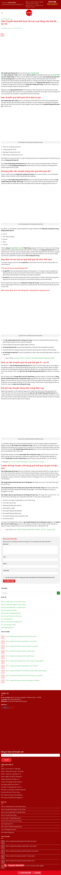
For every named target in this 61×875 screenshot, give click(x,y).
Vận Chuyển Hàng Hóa (6, 19)
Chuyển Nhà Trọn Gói (16, 248)
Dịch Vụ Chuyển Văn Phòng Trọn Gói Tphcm (13, 604)
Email (5, 563)
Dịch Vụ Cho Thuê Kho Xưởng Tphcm (11, 622)
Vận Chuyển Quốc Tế (7, 619)
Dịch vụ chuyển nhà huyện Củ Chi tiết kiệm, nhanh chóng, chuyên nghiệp (26, 670)
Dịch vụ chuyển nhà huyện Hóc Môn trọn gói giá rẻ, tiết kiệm (22, 680)
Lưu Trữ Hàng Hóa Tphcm (8, 625)
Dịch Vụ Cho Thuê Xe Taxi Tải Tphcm (11, 616)
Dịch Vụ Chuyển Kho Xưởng (8, 610)
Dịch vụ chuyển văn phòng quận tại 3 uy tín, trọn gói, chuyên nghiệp (25, 661)
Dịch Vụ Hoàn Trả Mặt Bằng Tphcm (11, 613)
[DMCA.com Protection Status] (30, 729)
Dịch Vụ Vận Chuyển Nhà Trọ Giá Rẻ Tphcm (13, 607)
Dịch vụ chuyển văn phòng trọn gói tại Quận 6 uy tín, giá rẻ (22, 646)
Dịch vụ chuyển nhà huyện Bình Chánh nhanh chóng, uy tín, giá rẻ (24, 675)
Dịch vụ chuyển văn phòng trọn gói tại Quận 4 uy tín (20, 656)
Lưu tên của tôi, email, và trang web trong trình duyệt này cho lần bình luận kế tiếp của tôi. (30, 577)
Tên (4, 557)
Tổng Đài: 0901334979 (16, 865)
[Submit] (58, 593)
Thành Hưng (19, 28)
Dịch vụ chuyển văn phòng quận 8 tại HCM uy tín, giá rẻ (21, 636)
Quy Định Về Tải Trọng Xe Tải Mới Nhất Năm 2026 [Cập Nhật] (34, 358)
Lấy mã (6, 760)
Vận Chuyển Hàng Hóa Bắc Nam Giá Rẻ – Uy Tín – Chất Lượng (34, 529)
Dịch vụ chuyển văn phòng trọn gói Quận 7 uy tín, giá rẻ (21, 641)
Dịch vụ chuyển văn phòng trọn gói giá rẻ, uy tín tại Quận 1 (22, 666)
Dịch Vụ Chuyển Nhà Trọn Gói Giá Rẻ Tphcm (13, 602)
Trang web (6, 570)
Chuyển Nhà (56, 75)
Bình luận (6, 544)
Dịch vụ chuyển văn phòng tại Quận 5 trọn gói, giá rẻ (20, 651)
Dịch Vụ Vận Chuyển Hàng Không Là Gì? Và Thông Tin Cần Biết (26, 462)
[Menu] (2, 13)
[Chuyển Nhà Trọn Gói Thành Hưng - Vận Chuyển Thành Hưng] (29, 12)
